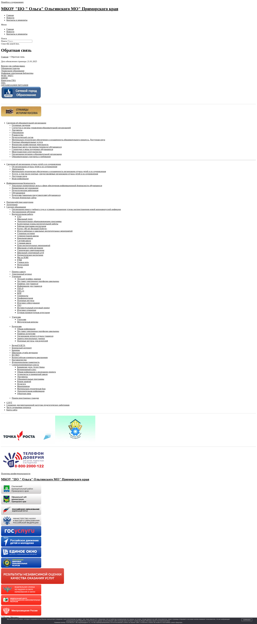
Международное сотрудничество (27, 152)
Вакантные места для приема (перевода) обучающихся (37, 147)
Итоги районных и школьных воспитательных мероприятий (45, 231)
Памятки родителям (26, 334)
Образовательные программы (30, 379)
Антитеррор (12, 204)
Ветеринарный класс (26, 369)
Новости (10, 18)
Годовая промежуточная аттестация (33, 312)
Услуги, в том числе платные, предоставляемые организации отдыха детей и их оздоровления (55, 174)
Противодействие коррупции (19, 202)
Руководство (17, 135)
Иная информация (20, 178)
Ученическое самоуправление (30, 250)
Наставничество (19, 360)
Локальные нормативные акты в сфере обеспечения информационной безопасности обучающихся (57, 185)
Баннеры (16, 350)
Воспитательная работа (22, 214)
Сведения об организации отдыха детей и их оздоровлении (33, 164)
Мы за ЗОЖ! (23, 257)
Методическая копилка (27, 322)
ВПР (19, 293)
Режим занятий (24, 381)
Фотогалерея (23, 265)
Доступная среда (19, 176)
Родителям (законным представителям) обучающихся (36, 195)
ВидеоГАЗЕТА (18, 345)
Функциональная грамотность (25, 362)
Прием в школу (19, 272)
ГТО (19, 216)
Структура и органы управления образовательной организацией (41, 128)
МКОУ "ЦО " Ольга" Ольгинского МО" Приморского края (59, 8)
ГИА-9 (20, 288)
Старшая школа (24, 243)
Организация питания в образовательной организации (37, 154)
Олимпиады (22, 296)
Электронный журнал (22, 274)
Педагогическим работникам (25, 190)
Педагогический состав (22, 137)
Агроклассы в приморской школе (32, 374)
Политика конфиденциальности (15, 473)
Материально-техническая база (31, 389)
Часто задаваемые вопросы (18, 407)
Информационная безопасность (20, 183)
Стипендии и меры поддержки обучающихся (32, 149)
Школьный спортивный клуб (30, 253)
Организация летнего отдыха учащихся (35, 336)
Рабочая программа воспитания (31, 226)
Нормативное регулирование (25, 188)
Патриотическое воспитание (30, 255)
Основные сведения (21, 125)
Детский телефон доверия (29, 279)
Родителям (17, 326)
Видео (20, 267)
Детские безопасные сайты (24, 197)
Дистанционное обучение (23, 212)
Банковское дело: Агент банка (31, 367)
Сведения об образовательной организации (26, 123)
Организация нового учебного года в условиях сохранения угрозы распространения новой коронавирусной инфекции (66, 209)
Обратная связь (24, 393)
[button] (128, 25)
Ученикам (16, 276)
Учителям (16, 317)
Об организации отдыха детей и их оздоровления (34, 166)
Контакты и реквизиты (16, 20)
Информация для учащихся (29, 286)
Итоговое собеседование (28, 303)
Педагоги (21, 384)
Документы (17, 130)
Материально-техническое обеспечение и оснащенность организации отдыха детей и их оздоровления (59, 171)
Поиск (4, 41)
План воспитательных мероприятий (33, 245)
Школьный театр (25, 219)
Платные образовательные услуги (27, 142)
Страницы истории (26, 233)
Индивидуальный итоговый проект (33, 308)
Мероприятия (23, 386)
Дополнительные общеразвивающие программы (39, 221)
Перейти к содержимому (12, 2)
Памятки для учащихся (27, 284)
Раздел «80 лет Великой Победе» (32, 228)
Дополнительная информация (30, 391)
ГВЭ (19, 305)
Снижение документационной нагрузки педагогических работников (37, 405)
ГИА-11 (20, 291)
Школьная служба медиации (30, 248)
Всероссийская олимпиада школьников (30, 357)
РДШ (19, 260)
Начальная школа (25, 238)
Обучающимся (18, 193)
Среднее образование (16, 207)
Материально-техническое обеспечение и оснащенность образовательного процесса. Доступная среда (58, 140)
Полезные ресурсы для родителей (32, 341)
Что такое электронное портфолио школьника (38, 281)
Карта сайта (11, 410)
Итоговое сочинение (26, 310)
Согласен (246, 620)
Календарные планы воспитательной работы (37, 224)
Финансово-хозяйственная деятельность (30, 144)
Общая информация (26, 329)
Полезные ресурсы (25, 300)
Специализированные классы (25, 365)
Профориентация (25, 298)
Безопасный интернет (22, 348)
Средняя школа (24, 240)
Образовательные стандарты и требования (31, 156)
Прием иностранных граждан (25, 398)
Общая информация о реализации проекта (36, 372)
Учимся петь (23, 262)
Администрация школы (28, 236)
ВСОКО (15, 355)
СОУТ (9, 402)
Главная (10, 15)
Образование (18, 132)
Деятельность (18, 169)
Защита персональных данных (31, 338)
